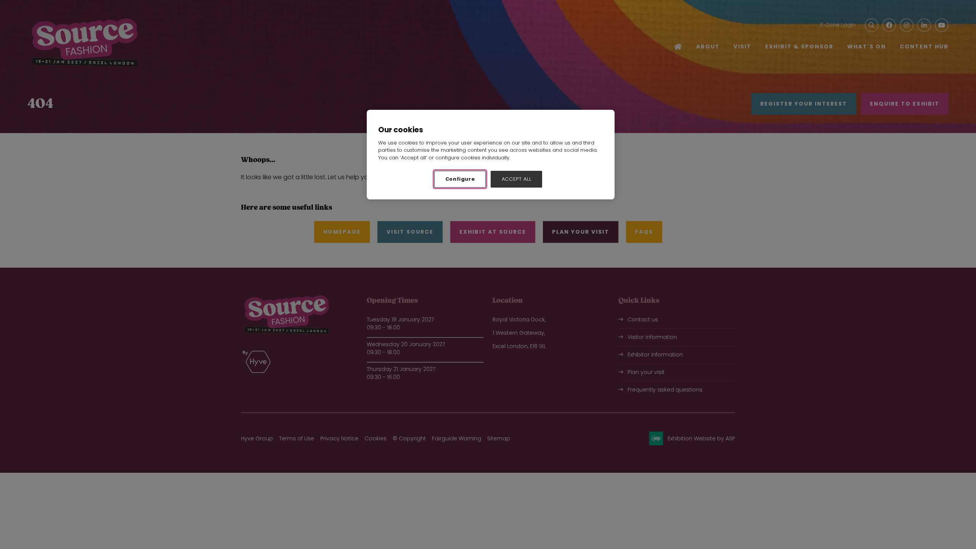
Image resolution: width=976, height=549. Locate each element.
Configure (460, 179)
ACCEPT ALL (516, 179)
